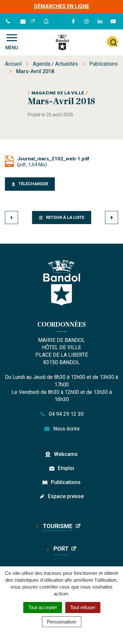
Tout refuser (82, 607)
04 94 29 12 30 (66, 414)
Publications (66, 482)
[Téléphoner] (9, 21)
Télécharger (33, 183)
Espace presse (66, 496)
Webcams (66, 454)
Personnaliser (61, 621)
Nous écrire (66, 429)
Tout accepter (42, 607)
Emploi (66, 468)
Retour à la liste (65, 217)
